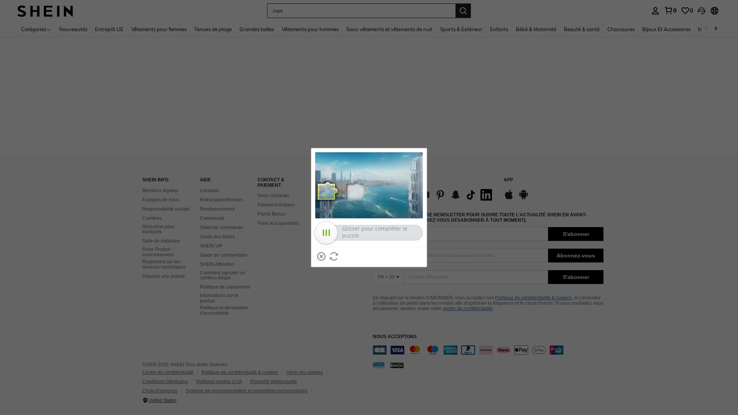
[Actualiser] (334, 256)
